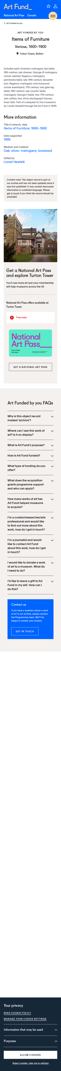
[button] (30, 367)
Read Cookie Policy (17, 1012)
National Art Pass (14, 15)
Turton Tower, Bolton (31, 53)
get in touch (13, 193)
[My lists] (48, 6)
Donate (31, 15)
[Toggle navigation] (52, 16)
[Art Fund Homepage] (18, 7)
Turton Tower (41, 276)
